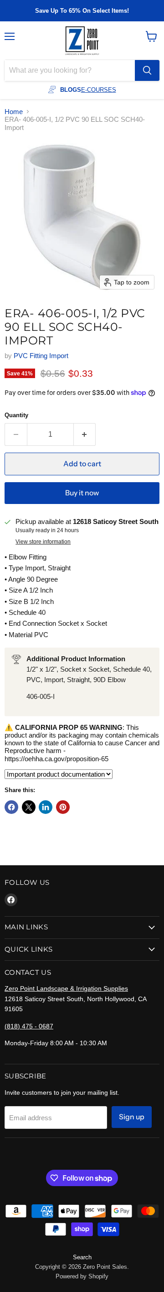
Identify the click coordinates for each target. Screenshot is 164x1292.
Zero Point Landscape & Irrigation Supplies (66, 988)
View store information (43, 542)
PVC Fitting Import (41, 355)
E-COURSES (98, 89)
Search (82, 1257)
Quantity (16, 415)
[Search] (147, 70)
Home (14, 111)
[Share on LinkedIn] (45, 807)
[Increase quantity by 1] (85, 434)
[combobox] (70, 70)
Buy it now (82, 493)
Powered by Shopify (82, 1276)
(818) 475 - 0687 (29, 1026)
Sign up (131, 1116)
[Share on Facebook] (11, 807)
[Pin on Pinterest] (63, 807)
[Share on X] (29, 807)
